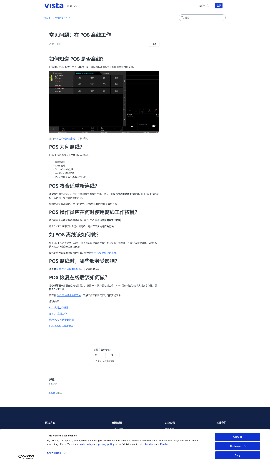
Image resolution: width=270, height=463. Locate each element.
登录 (219, 5)
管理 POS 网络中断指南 (103, 252)
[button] (220, 5)
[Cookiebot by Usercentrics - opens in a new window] (26, 457)
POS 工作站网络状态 (64, 138)
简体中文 (204, 5)
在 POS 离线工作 (58, 313)
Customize (236, 446)
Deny (237, 455)
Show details (54, 453)
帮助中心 (48, 17)
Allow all (237, 437)
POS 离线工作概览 (58, 307)
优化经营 (59, 17)
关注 (154, 44)
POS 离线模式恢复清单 (69, 295)
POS (68, 17)
